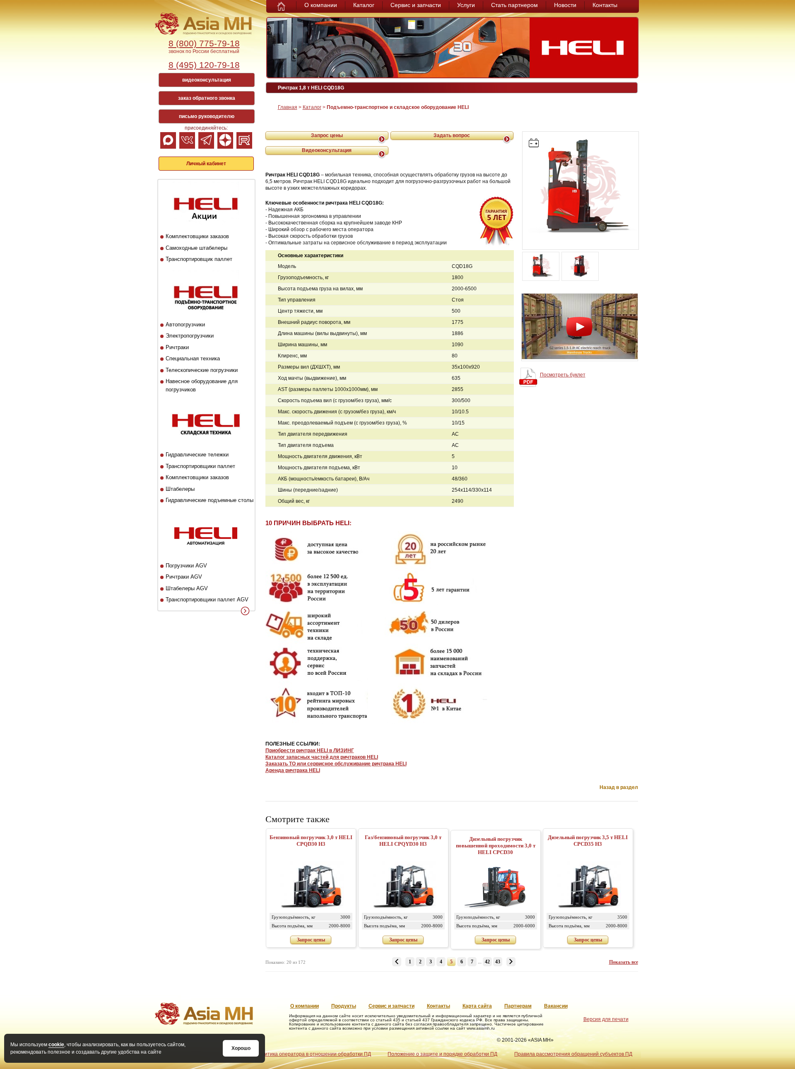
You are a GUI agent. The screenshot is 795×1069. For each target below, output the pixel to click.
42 (487, 962)
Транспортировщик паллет (199, 259)
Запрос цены (327, 135)
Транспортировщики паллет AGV (207, 599)
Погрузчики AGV (186, 565)
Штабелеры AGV (187, 588)
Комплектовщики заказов (197, 236)
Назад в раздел (619, 787)
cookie (56, 1044)
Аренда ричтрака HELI (292, 770)
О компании (320, 5)
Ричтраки (177, 347)
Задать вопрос (452, 135)
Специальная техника (193, 358)
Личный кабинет (206, 164)
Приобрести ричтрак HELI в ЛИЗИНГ (309, 750)
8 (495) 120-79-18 (204, 65)
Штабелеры (180, 489)
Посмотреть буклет (562, 375)
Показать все (623, 962)
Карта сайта (477, 1006)
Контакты (605, 5)
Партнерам (518, 1006)
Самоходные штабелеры (196, 248)
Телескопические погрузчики (202, 370)
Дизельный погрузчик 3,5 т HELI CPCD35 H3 (588, 840)
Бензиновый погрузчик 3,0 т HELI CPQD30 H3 (311, 840)
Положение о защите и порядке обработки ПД (442, 1054)
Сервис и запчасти (415, 5)
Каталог (363, 5)
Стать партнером (514, 5)
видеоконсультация (206, 80)
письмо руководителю (206, 116)
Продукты (343, 1006)
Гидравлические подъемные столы (209, 500)
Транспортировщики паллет (200, 466)
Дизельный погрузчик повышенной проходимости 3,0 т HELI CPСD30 (495, 845)
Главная (287, 107)
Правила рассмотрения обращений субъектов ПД (573, 1054)
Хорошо (241, 1048)
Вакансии (556, 1006)
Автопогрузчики (185, 324)
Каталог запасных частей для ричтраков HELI (321, 757)
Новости (565, 5)
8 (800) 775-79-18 (204, 43)
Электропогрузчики (190, 336)
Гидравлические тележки (197, 454)
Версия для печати (606, 1019)
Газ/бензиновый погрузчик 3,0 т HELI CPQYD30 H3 (403, 840)
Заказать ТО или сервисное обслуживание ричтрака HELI (336, 764)
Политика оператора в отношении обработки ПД (313, 1054)
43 (497, 962)
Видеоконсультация (327, 150)
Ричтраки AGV (184, 577)
